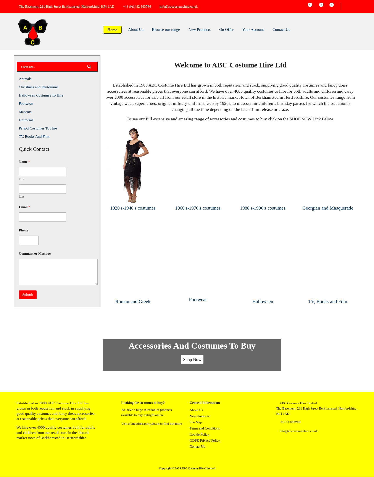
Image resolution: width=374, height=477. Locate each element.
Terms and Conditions (205, 428)
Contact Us (197, 446)
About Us (196, 410)
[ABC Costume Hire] (32, 32)
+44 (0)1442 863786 (137, 6)
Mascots (25, 112)
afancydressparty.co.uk (143, 423)
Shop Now (192, 359)
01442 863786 (290, 422)
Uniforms (26, 120)
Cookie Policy (199, 434)
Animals (25, 79)
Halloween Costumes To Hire (41, 95)
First (21, 179)
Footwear (26, 104)
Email (24, 207)
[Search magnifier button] (89, 68)
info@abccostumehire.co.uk (179, 6)
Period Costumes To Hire (38, 128)
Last (21, 196)
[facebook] (277, 444)
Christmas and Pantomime (39, 87)
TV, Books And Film (34, 136)
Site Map (196, 422)
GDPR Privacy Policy (205, 440)
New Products (199, 416)
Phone (23, 230)
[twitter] (286, 444)
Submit (27, 295)
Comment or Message (35, 253)
